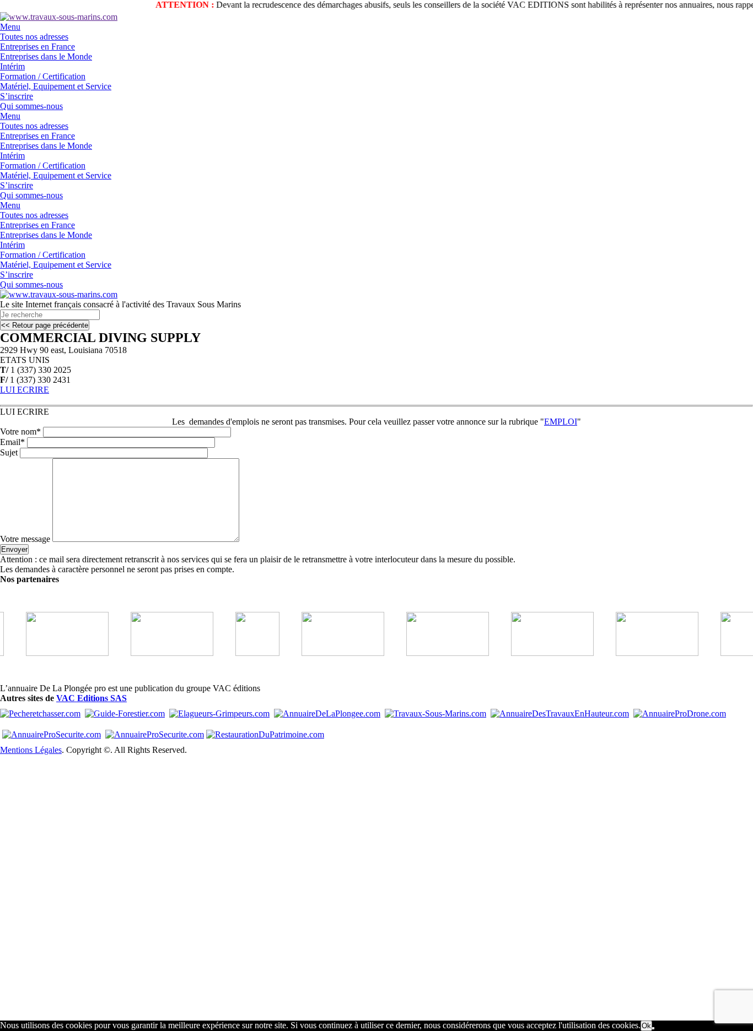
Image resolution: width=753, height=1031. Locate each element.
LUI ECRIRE (24, 389)
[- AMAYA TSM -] (158, 653)
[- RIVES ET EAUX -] (329, 653)
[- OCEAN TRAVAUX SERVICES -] (244, 653)
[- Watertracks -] (434, 653)
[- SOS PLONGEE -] (643, 653)
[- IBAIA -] (539, 653)
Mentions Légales (31, 750)
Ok (646, 1026)
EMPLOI (560, 421)
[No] (653, 1028)
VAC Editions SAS (91, 698)
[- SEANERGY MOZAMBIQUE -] (54, 653)
